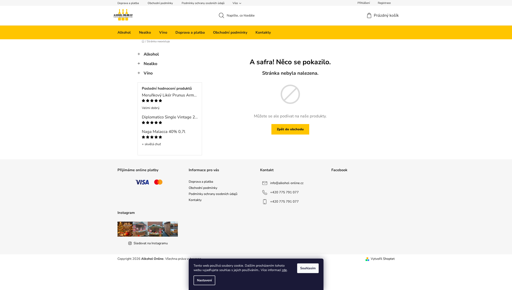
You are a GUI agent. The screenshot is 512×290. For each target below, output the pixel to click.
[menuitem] (124, 32)
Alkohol (151, 54)
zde (284, 270)
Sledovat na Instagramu (151, 243)
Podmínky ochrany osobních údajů (203, 3)
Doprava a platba (128, 3)
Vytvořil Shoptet (383, 259)
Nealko (150, 63)
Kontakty (195, 200)
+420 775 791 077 (284, 192)
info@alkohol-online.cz (286, 183)
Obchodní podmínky (160, 3)
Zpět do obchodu (290, 129)
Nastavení (204, 280)
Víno (148, 73)
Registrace (384, 3)
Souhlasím (308, 268)
